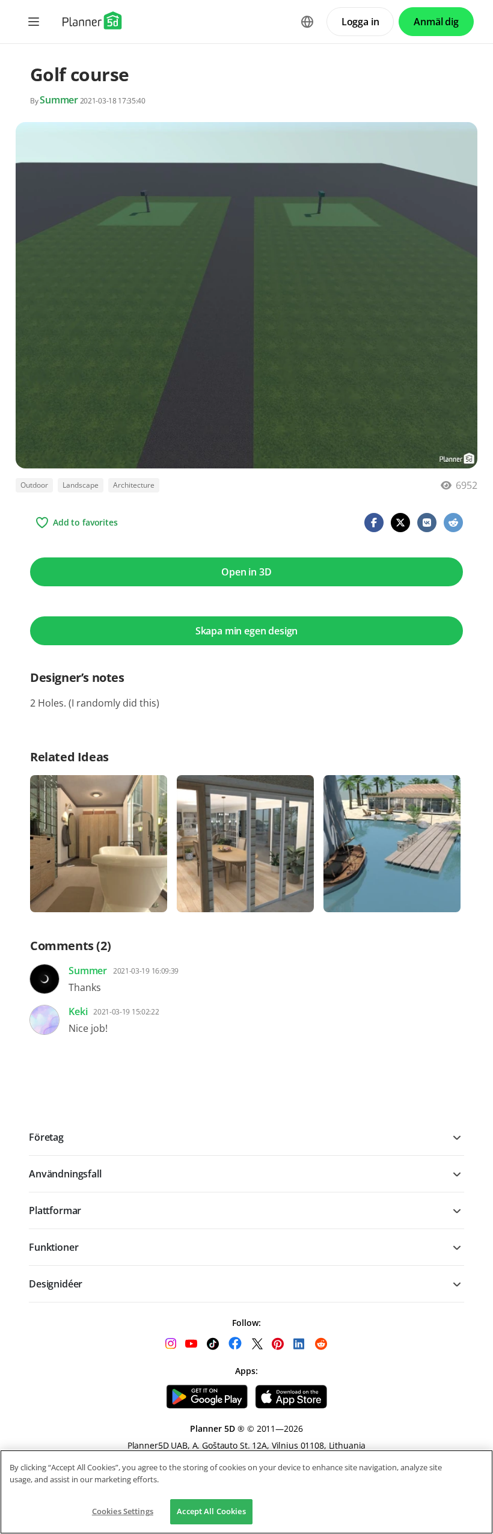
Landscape (81, 485)
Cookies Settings (122, 1511)
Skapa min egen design (246, 630)
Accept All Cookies (211, 1511)
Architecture (134, 485)
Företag (46, 1137)
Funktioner (53, 1247)
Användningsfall (65, 1173)
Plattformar (55, 1210)
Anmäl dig (436, 21)
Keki (78, 1011)
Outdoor (34, 485)
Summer (59, 99)
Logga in (360, 21)
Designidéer (55, 1283)
